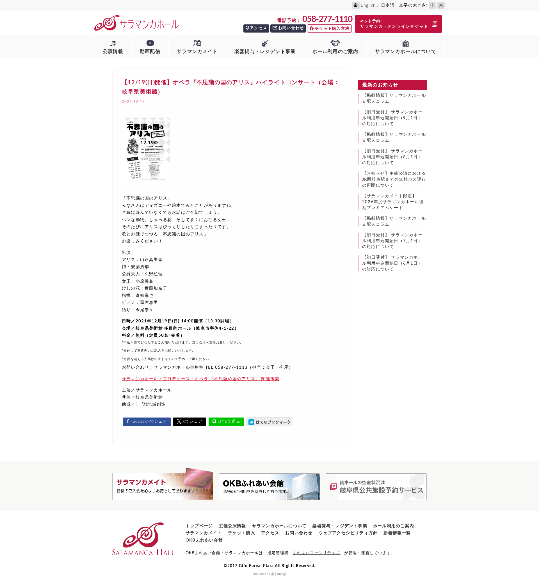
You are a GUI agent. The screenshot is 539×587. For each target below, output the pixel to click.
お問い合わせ (291, 28)
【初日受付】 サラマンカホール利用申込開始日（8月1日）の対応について (392, 157)
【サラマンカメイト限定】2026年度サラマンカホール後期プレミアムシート (393, 202)
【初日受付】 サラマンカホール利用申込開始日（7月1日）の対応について (392, 241)
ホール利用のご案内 (335, 51)
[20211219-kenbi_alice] (146, 187)
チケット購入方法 (332, 29)
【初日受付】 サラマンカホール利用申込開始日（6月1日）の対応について (392, 263)
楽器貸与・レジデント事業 (265, 51)
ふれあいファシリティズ (316, 553)
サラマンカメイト (197, 51)
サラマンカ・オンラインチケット (394, 24)
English (368, 5)
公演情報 (113, 51)
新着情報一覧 (397, 533)
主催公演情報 (232, 526)
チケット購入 (241, 533)
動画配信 (150, 51)
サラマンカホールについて (405, 51)
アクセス (258, 28)
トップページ (199, 526)
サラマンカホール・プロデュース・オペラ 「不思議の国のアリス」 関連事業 (200, 379)
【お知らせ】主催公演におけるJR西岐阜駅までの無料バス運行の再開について (394, 179)
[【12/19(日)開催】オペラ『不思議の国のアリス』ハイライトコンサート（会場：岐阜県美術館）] (269, 421)
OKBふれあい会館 (204, 540)
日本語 (388, 5)
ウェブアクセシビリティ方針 (348, 533)
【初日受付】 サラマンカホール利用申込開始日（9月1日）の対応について (392, 118)
